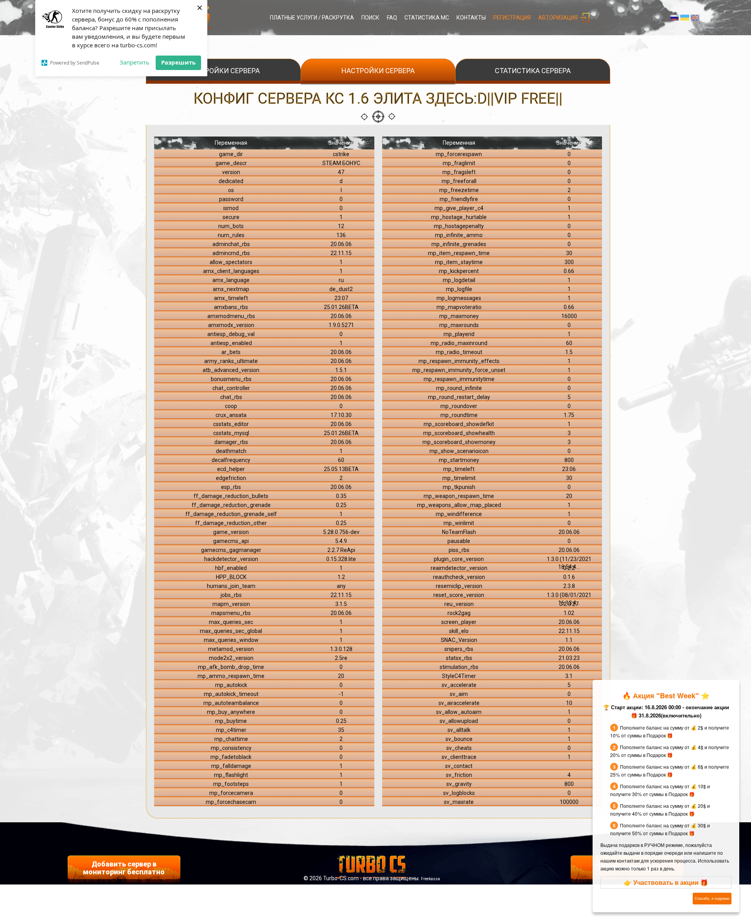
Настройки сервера (223, 71)
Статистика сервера (533, 71)
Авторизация (558, 17)
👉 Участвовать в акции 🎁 (666, 882)
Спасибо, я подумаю (712, 898)
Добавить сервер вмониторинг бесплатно (124, 868)
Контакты (471, 17)
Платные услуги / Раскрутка (312, 17)
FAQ (392, 17)
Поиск (370, 17)
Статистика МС (426, 17)
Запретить (134, 62)
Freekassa (430, 879)
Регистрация (512, 17)
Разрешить (178, 62)
